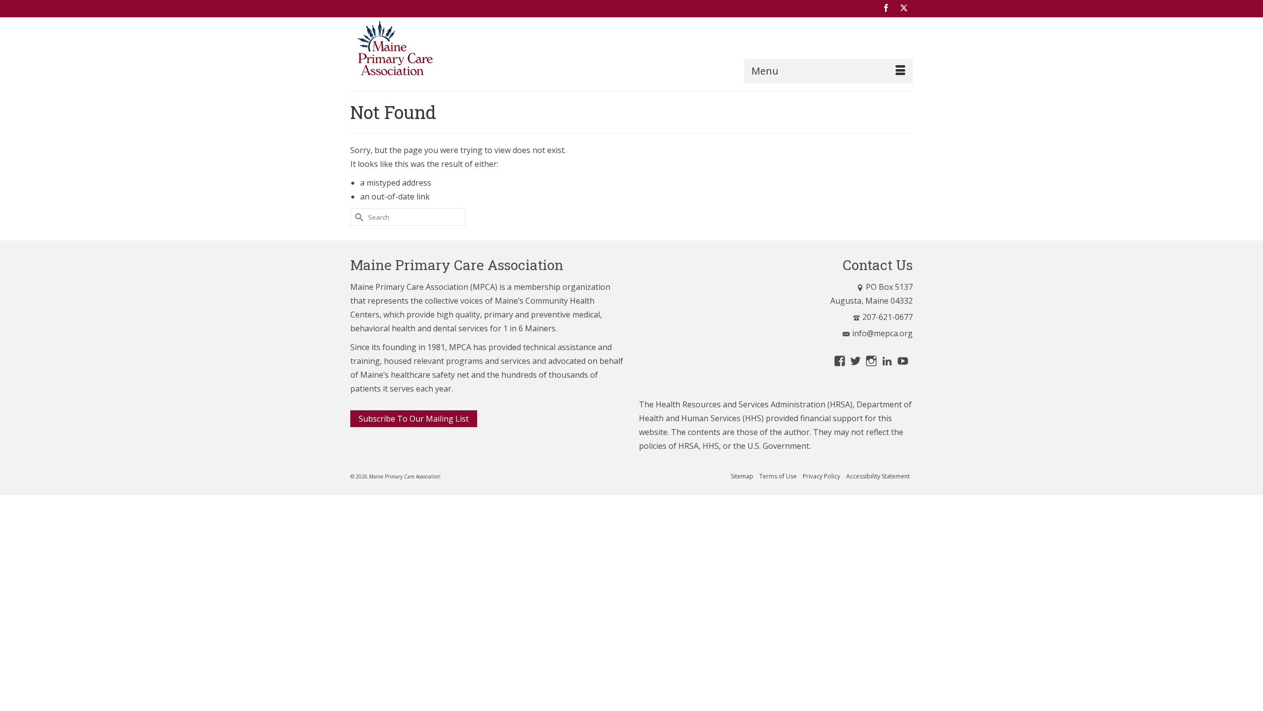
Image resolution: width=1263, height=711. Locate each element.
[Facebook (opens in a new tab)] (886, 8)
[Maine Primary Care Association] (439, 50)
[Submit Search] (357, 217)
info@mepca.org (882, 333)
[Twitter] (904, 8)
